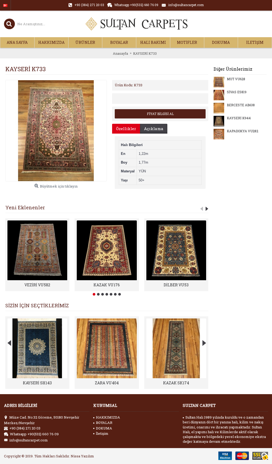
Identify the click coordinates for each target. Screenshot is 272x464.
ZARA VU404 (37, 382)
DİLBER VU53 (176, 284)
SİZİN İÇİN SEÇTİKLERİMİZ (37, 305)
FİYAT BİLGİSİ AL (160, 114)
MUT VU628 (236, 79)
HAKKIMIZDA (108, 417)
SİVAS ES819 (236, 92)
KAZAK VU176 (107, 284)
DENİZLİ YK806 (176, 382)
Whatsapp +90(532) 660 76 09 (34, 434)
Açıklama (153, 128)
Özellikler (126, 128)
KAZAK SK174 (107, 382)
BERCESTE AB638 (241, 105)
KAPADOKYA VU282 (242, 131)
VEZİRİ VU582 (37, 284)
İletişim (102, 433)
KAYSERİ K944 (239, 118)
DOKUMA (104, 428)
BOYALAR (104, 422)
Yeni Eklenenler (25, 207)
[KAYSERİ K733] (56, 130)
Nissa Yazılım (82, 456)
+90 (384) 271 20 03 (24, 428)
